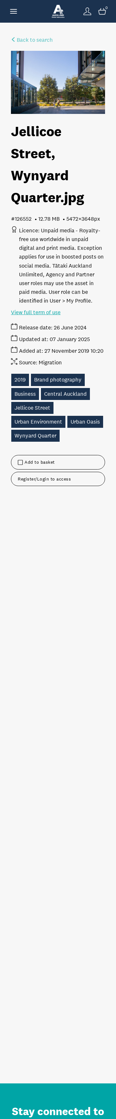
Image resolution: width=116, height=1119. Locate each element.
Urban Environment (38, 421)
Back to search (34, 40)
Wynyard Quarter (35, 435)
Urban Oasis (85, 421)
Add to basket (39, 462)
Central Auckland (65, 394)
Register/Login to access (44, 479)
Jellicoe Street (32, 407)
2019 (20, 379)
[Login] (87, 11)
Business (25, 394)
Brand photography (58, 379)
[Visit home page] (58, 11)
